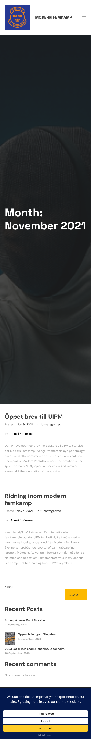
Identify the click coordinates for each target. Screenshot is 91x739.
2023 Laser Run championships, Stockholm (35, 649)
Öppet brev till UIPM (34, 416)
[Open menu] (84, 17)
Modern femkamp (53, 17)
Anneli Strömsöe (22, 434)
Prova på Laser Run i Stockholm (26, 620)
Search (9, 587)
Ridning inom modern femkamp (35, 499)
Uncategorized (51, 424)
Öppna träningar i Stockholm (38, 634)
